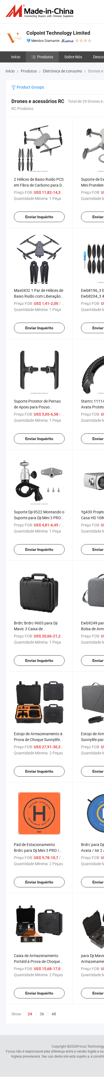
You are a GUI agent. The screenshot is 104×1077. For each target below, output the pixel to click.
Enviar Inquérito (39, 217)
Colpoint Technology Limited (58, 33)
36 (42, 1013)
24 (30, 1014)
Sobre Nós (73, 56)
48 (54, 1013)
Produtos (45, 56)
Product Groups (30, 87)
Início (15, 56)
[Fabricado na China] (40, 10)
